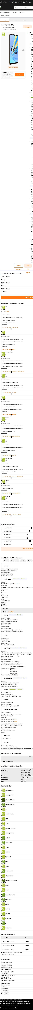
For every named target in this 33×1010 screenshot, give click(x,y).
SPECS (24, 20)
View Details (17, 584)
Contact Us (3, 1000)
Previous (14, 50)
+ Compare (27, 26)
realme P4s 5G (22, 2)
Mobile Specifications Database (9, 1005)
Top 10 (20, 1000)
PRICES (14, 20)
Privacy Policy (16, 1001)
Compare (8, 1000)
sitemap (22, 1001)
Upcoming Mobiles (5, 15)
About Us (26, 1001)
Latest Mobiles (12, 1)
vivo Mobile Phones (9, 952)
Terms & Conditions (25, 1003)
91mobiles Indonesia (6, 1001)
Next (23, 50)
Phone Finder (15, 1000)
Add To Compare (18, 266)
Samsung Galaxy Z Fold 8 (21, 1)
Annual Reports (4, 1003)
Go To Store (11, 611)
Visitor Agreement (14, 1003)
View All (3, 279)
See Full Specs (28, 266)
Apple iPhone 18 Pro (13, 2)
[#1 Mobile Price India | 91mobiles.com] (5, 7)
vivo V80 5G (29, 2)
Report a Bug (30, 1007)
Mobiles (3, 952)
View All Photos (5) (13, 67)
